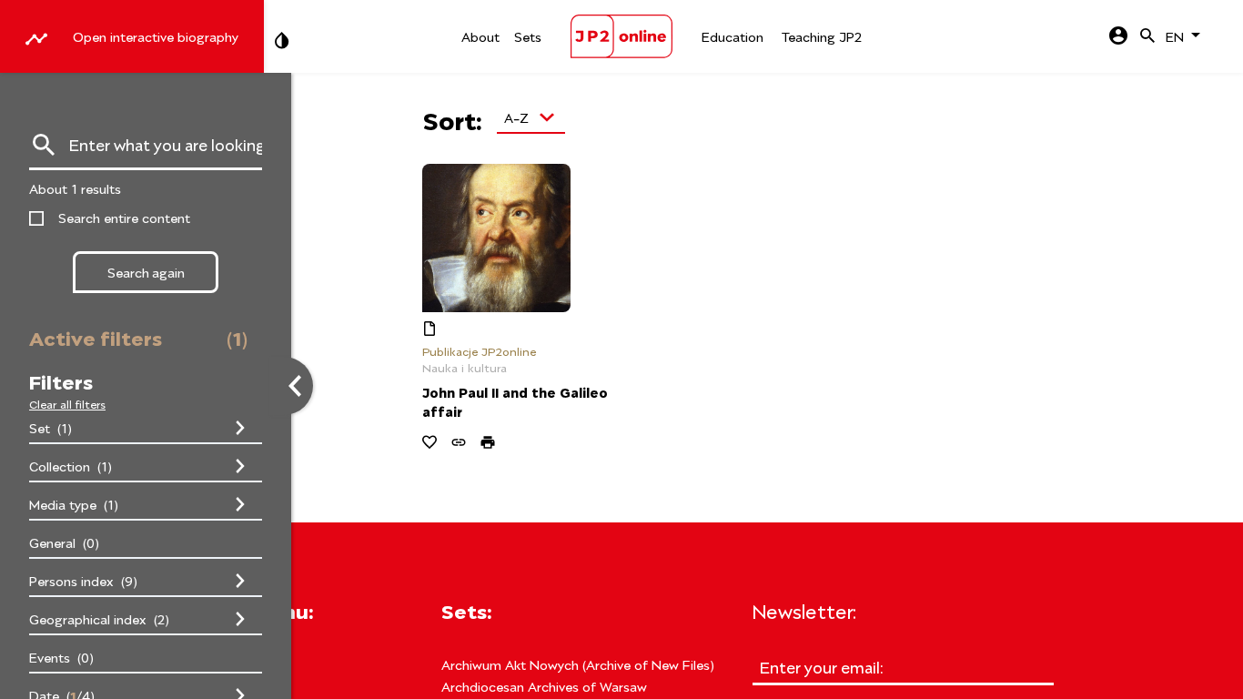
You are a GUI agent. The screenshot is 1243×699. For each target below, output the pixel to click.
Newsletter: (804, 610)
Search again (146, 271)
